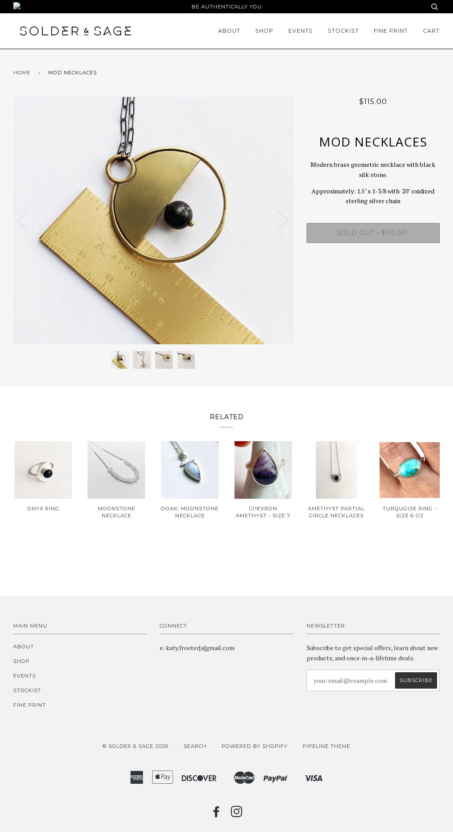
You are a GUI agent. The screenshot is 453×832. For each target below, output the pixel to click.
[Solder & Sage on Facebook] (217, 814)
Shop (264, 30)
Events (300, 30)
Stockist (343, 30)
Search (195, 746)
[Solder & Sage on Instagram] (237, 814)
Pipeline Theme (326, 746)
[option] (153, 220)
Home (22, 72)
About (229, 30)
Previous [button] (28, 220)
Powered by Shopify (255, 746)
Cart (431, 30)
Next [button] (277, 220)
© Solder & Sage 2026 (136, 746)
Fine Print (391, 30)
